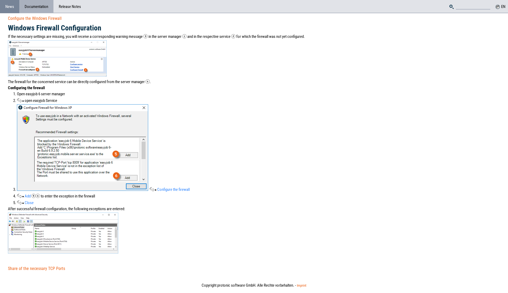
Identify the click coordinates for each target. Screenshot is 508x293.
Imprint (301, 285)
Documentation (36, 6)
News (9, 6)
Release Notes (70, 6)
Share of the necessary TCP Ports (36, 268)
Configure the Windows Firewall (35, 18)
